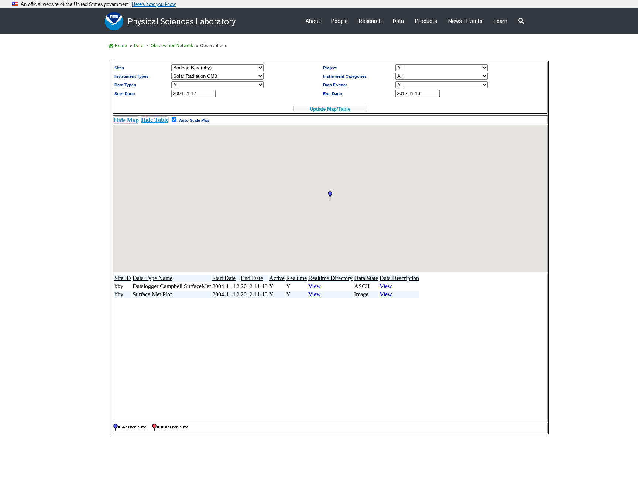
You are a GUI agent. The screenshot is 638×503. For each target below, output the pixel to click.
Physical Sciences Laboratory (182, 21)
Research (370, 21)
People (339, 21)
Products (426, 21)
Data (398, 21)
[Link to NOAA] (116, 20)
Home (120, 45)
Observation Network (172, 45)
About (312, 21)
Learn (500, 21)
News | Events (465, 21)
